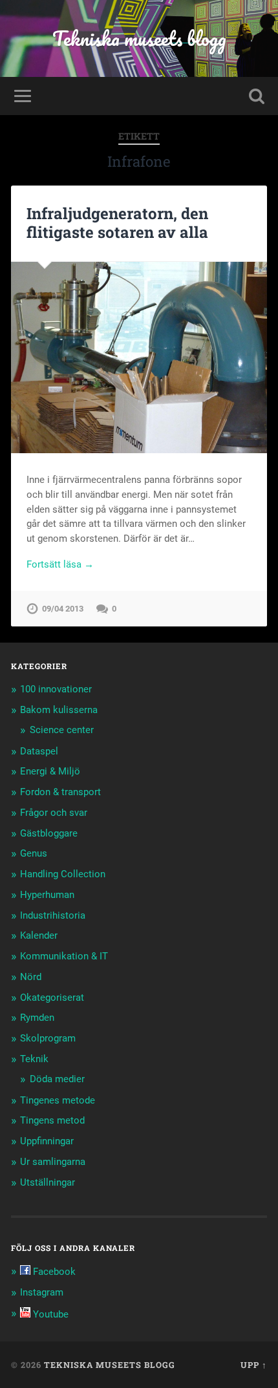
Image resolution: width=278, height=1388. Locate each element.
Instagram (41, 1292)
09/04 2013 (62, 609)
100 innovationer (56, 689)
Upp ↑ (254, 1365)
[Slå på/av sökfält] (256, 96)
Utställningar (47, 1182)
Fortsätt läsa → (60, 564)
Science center (62, 730)
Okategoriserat (52, 997)
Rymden (37, 1017)
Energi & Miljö (50, 771)
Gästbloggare (49, 833)
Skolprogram (48, 1038)
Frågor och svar (53, 812)
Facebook (53, 1271)
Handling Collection (62, 874)
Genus (33, 853)
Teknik (34, 1059)
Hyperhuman (47, 895)
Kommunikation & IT (64, 956)
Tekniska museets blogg (139, 38)
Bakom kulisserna (59, 710)
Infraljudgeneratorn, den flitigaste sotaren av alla (117, 222)
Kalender (39, 935)
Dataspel (39, 751)
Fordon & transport (60, 792)
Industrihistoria (52, 915)
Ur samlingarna (52, 1162)
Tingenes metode (57, 1100)
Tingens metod (52, 1120)
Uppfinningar (47, 1141)
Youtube (49, 1314)
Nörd (30, 977)
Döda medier (57, 1079)
